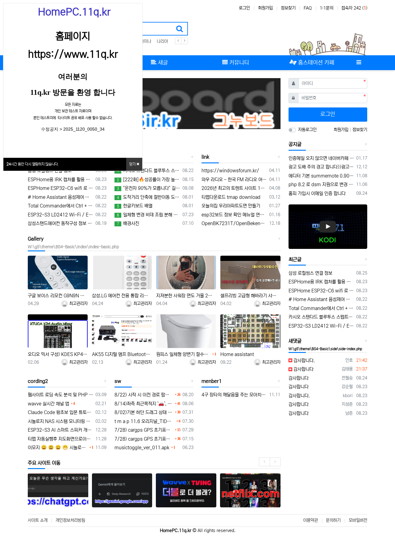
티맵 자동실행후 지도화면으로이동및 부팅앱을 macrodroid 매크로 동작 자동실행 (60, 439)
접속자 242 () (354, 8)
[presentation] (264, 461)
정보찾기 (288, 8)
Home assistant (237, 354)
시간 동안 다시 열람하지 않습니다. (32, 164)
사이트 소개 (38, 520)
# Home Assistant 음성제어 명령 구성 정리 (60, 197)
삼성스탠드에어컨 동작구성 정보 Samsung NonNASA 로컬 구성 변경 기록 (60, 223)
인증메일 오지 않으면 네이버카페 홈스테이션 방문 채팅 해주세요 (321, 158)
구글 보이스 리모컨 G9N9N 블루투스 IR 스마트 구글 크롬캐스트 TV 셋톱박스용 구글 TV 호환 (58, 295)
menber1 (212, 381)
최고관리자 (78, 303)
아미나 (145, 41)
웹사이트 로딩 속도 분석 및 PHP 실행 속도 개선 (60, 394)
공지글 (295, 144)
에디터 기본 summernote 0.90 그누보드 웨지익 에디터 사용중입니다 (321, 175)
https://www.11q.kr (73, 54)
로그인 (244, 8)
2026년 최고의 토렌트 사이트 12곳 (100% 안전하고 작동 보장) (234, 188)
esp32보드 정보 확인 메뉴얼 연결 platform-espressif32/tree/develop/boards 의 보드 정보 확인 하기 (234, 214)
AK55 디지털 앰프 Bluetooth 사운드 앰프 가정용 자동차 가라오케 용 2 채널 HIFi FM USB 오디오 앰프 (122, 354)
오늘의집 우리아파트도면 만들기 (231, 205)
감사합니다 (303, 369)
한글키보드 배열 (134, 205)
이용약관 (310, 520)
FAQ (308, 8)
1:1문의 (326, 8)
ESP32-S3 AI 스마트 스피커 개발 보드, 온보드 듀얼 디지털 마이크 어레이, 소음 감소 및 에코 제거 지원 (60, 430)
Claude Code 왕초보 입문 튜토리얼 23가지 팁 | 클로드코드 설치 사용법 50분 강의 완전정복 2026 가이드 (60, 412)
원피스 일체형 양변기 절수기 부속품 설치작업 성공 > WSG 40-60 (183, 354)
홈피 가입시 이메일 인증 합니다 (317, 193)
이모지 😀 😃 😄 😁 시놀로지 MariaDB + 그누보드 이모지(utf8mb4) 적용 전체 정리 (58, 447)
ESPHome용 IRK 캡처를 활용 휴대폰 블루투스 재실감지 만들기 (60, 179)
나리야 (162, 41)
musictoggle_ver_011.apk (141, 447)
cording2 (38, 381)
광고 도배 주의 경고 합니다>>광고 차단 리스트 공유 (321, 167)
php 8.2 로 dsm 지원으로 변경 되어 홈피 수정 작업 (321, 184)
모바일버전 (358, 520)
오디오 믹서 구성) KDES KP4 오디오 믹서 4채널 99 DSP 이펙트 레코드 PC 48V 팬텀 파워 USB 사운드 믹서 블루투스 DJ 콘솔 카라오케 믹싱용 (58, 354)
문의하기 (333, 520)
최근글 (295, 259)
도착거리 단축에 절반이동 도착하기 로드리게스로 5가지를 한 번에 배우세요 (148, 197)
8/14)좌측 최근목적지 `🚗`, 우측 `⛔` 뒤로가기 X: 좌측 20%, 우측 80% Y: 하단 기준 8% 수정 (143, 403)
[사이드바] (358, 62)
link (205, 157)
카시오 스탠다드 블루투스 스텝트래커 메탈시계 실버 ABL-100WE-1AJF (148, 170)
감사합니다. (303, 360)
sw (117, 381)
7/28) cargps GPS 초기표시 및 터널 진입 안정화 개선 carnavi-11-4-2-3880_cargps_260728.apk (143, 430)
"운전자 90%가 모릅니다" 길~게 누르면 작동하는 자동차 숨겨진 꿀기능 (148, 188)
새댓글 (295, 341)
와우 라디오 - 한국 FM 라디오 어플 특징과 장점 (234, 179)
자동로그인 (307, 129)
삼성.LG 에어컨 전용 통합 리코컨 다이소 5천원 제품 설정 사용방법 (122, 295)
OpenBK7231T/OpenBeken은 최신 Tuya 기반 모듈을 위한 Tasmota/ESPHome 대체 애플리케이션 (234, 223)
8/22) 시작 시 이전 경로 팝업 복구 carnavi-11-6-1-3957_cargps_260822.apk (143, 394)
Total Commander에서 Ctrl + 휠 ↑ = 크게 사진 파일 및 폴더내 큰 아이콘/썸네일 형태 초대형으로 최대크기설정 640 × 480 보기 (60, 205)
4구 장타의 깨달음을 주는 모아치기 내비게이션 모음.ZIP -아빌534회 (234, 394)
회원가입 (265, 8)
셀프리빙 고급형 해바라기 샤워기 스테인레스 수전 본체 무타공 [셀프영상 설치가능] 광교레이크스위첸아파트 (250, 295)
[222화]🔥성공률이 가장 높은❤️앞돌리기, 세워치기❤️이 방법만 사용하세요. (148, 179)
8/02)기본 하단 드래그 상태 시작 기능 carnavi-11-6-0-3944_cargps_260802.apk (143, 412)
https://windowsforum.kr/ (230, 170)
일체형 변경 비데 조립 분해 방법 (148, 214)
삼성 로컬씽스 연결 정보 (50, 170)
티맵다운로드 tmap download (231, 197)
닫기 (132, 164)
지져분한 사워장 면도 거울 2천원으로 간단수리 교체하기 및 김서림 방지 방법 (186, 295)
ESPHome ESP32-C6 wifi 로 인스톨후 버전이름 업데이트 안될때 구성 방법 (60, 188)
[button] (262, 112)
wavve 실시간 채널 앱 (48, 403)
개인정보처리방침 (70, 520)
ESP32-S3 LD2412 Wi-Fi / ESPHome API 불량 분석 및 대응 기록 (60, 214)
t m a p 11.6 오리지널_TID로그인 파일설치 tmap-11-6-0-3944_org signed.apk (144, 421)
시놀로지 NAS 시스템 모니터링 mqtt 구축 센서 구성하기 (60, 421)
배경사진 (128, 223)
